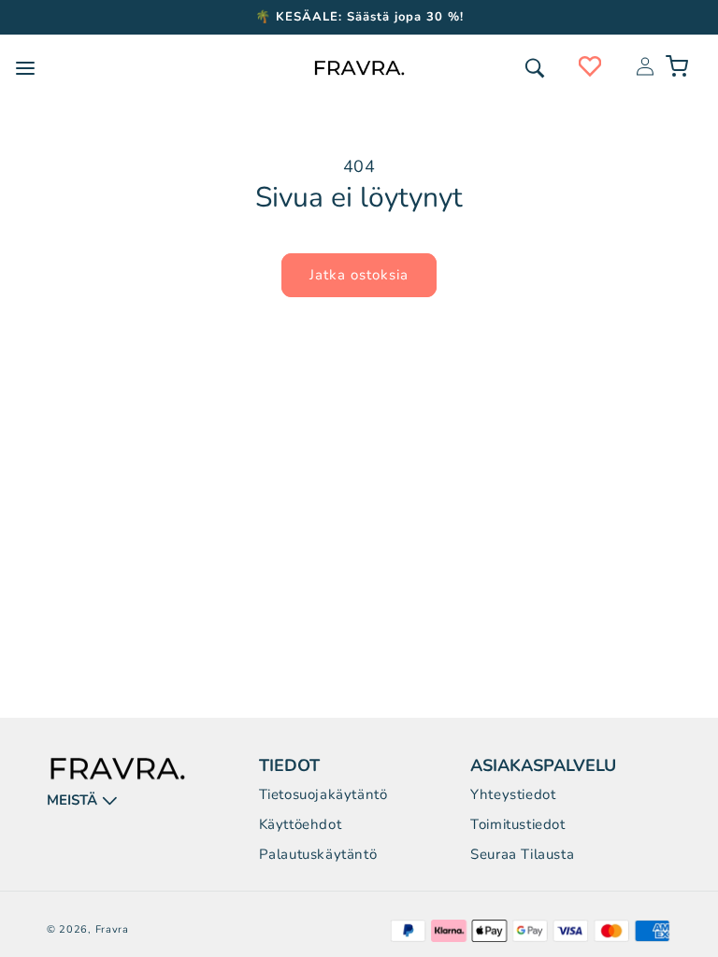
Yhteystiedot (512, 794)
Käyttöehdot (300, 824)
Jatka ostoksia (359, 274)
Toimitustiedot (517, 824)
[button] (535, 68)
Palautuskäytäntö (318, 854)
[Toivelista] (590, 66)
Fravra (112, 929)
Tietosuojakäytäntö (323, 794)
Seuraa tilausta (522, 854)
